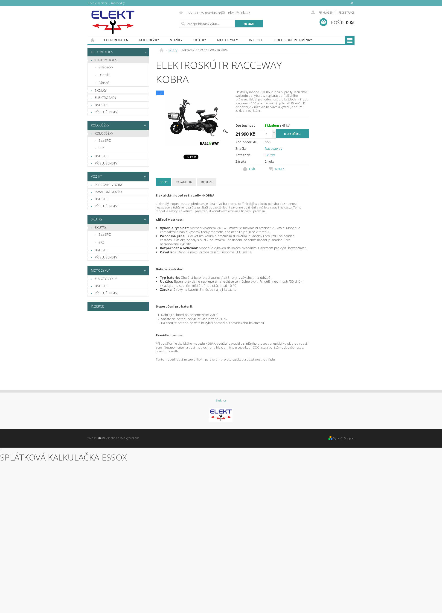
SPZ (101, 148)
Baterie (101, 105)
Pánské (104, 82)
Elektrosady (105, 97)
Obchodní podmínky (293, 40)
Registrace (346, 13)
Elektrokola (116, 40)
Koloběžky (149, 40)
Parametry (184, 182)
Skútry (199, 40)
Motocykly (227, 40)
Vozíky (176, 40)
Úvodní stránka (93, 40)
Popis (164, 182)
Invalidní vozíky (108, 192)
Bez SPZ (105, 140)
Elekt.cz (221, 400)
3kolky (101, 90)
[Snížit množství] (274, 136)
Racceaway (273, 148)
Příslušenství (106, 112)
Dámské (105, 75)
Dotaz (279, 169)
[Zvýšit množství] (274, 132)
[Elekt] (113, 22)
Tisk (252, 169)
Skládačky (106, 67)
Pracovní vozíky (109, 184)
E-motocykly (106, 278)
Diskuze (207, 182)
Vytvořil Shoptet (344, 438)
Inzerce (256, 40)
